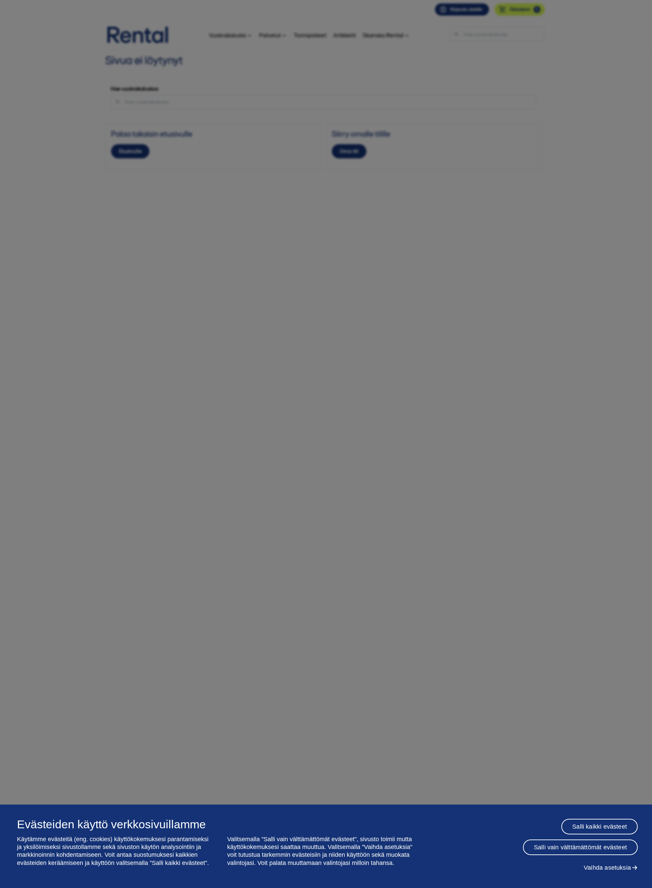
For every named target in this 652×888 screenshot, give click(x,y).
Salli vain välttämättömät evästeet (580, 847)
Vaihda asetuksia (607, 867)
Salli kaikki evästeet (599, 826)
